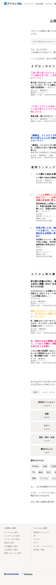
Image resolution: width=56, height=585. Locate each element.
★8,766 (39, 180)
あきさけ (49, 325)
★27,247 (34, 90)
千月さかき (35, 298)
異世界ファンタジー (38, 92)
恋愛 (51, 155)
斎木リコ (51, 87)
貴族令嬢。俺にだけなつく (42, 116)
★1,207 (33, 359)
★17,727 (34, 119)
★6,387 (33, 301)
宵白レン (40, 246)
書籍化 (45, 90)
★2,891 (34, 155)
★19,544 (34, 329)
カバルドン (46, 211)
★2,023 (39, 250)
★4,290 (39, 214)
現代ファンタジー (43, 252)
